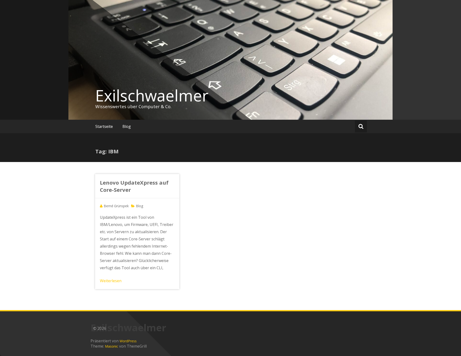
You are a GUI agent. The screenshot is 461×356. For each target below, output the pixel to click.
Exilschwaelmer (151, 95)
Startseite (104, 126)
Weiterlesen (110, 280)
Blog (126, 126)
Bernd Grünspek (116, 206)
